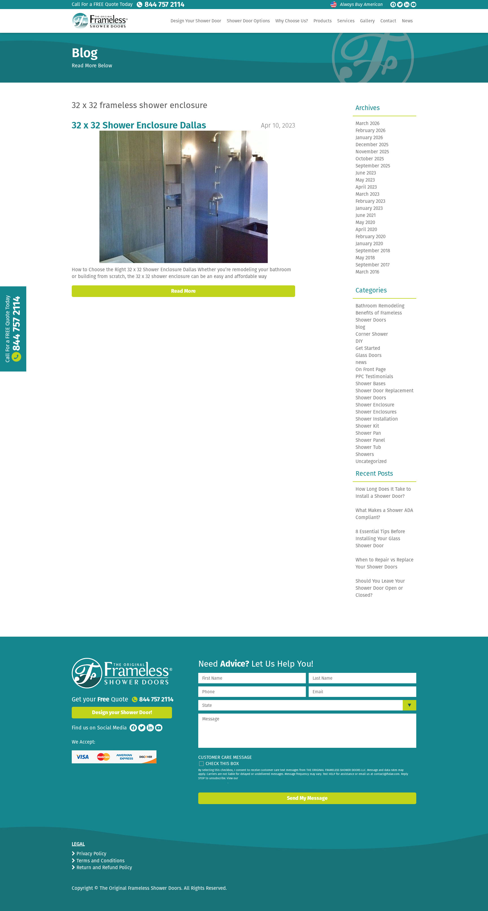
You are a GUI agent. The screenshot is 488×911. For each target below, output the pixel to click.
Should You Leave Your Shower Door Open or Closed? (380, 588)
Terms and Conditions (100, 861)
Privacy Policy (90, 854)
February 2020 (370, 237)
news (361, 362)
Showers (365, 454)
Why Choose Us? (291, 20)
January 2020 (369, 244)
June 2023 (366, 173)
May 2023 (365, 180)
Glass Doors (369, 355)
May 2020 (365, 222)
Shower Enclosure (375, 405)
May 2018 (365, 258)
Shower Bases (370, 384)
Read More (183, 291)
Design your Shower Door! (122, 712)
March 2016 (367, 272)
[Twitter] (400, 4)
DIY (359, 341)
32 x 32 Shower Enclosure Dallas (139, 125)
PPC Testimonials (374, 377)
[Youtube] (413, 4)
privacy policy (219, 782)
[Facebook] (393, 4)
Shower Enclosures (376, 412)
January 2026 (369, 138)
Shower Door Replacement (384, 391)
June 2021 (366, 215)
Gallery (367, 20)
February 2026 (370, 130)
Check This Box (222, 763)
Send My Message (307, 798)
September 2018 (373, 251)
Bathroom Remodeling (380, 306)
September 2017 (373, 265)
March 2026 (368, 123)
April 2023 (366, 187)
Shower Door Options (248, 20)
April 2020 (366, 229)
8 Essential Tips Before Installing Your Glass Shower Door (380, 539)
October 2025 (370, 159)
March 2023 (367, 194)
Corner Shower (372, 334)
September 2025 (373, 166)
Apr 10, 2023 (278, 125)
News (407, 20)
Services (345, 20)
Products (322, 20)
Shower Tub (368, 447)
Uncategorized (371, 461)
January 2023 (369, 208)
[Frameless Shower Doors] (122, 673)
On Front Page (371, 369)
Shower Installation (377, 419)
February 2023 (370, 201)
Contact (388, 20)
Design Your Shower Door (196, 20)
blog (360, 327)
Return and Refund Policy (103, 868)
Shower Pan (368, 433)
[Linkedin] (406, 4)
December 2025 (372, 145)
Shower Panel (370, 440)
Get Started (368, 348)
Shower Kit (367, 426)
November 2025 (372, 152)
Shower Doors (371, 398)
